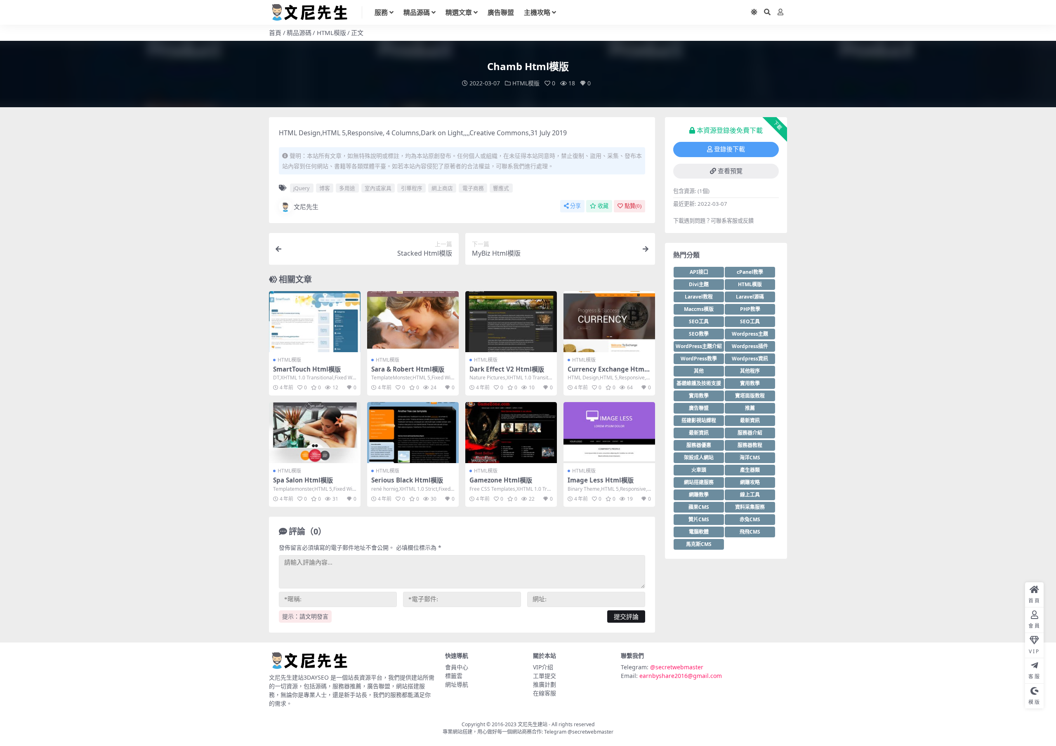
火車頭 (698, 469)
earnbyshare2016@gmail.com (680, 676)
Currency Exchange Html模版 (607, 373)
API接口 (699, 271)
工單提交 (544, 676)
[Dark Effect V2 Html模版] (511, 321)
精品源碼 (416, 12)
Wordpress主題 (750, 333)
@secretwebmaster (676, 667)
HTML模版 (331, 32)
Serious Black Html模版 (407, 480)
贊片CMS (698, 519)
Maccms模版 (699, 309)
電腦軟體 (699, 531)
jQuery (301, 188)
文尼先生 (306, 206)
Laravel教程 (699, 296)
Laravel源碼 (750, 296)
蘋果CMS (698, 507)
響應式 (501, 188)
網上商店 (442, 188)
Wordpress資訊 (750, 358)
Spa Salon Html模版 (303, 480)
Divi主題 (699, 284)
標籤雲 (453, 676)
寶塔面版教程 (750, 395)
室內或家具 (378, 188)
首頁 (275, 32)
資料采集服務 (750, 507)
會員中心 (456, 667)
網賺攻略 (750, 482)
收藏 (603, 206)
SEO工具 (699, 321)
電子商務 (473, 188)
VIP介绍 (543, 667)
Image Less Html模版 (601, 480)
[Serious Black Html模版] (413, 432)
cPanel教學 (750, 271)
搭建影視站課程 (698, 420)
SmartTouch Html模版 (307, 369)
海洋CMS (750, 457)
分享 (575, 206)
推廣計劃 (544, 684)
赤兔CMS (750, 519)
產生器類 (750, 469)
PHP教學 (750, 309)
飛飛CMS (750, 531)
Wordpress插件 (750, 346)
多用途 (347, 188)
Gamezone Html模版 (500, 480)
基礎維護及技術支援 (698, 383)
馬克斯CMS (699, 544)
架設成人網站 (699, 457)
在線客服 (544, 693)
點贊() (633, 206)
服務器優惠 (698, 445)
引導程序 (411, 188)
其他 (699, 370)
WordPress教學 (699, 358)
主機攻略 (537, 12)
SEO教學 (699, 333)
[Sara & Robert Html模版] (413, 321)
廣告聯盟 (501, 12)
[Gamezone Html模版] (511, 432)
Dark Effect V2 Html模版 (506, 369)
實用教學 (750, 383)
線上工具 (750, 494)
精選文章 (459, 12)
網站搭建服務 (699, 482)
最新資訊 (750, 420)
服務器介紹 (750, 432)
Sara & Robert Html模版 (407, 369)
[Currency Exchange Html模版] (609, 321)
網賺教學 (699, 494)
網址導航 (456, 684)
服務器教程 (750, 445)
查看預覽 (730, 171)
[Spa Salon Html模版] (315, 432)
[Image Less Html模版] (609, 432)
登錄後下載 (729, 149)
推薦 (750, 408)
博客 (324, 188)
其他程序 (750, 370)
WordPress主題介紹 (699, 346)
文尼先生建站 (532, 724)
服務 (381, 12)
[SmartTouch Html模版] (315, 321)
